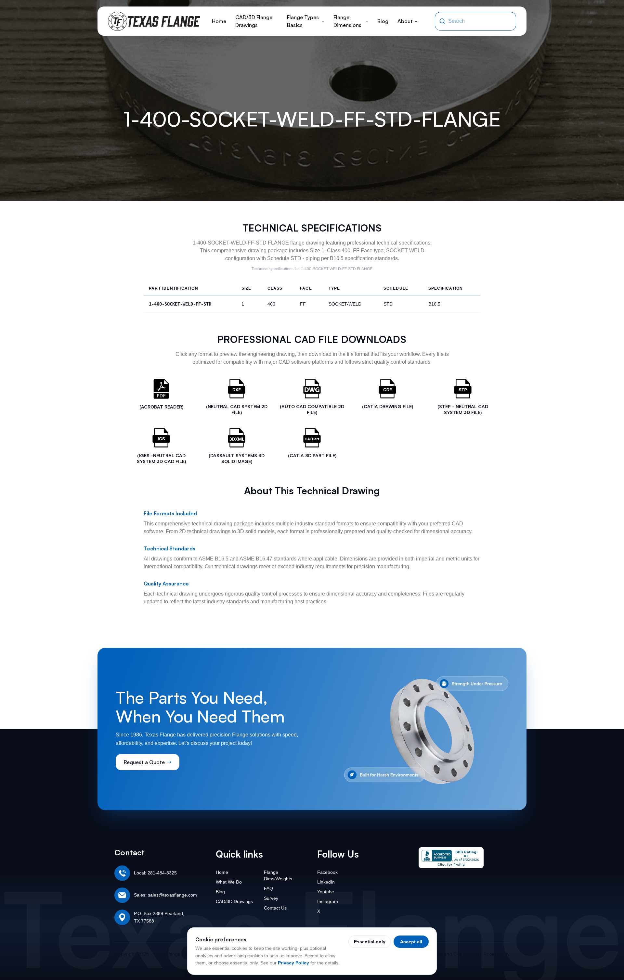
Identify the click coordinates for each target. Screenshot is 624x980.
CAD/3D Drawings (234, 901)
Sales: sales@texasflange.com (165, 895)
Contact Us (275, 908)
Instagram (327, 901)
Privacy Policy (293, 962)
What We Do (229, 882)
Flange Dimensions (347, 21)
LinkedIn (326, 882)
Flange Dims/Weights (278, 875)
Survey (271, 898)
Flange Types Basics (303, 21)
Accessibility (497, 954)
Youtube (325, 891)
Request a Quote (144, 762)
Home (219, 21)
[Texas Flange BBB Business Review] (451, 857)
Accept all (411, 941)
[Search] (442, 21)
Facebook (327, 872)
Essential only (369, 941)
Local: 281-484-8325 (155, 872)
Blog (382, 21)
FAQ (268, 888)
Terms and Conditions (454, 954)
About (405, 21)
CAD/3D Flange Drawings (253, 21)
